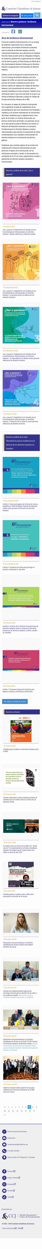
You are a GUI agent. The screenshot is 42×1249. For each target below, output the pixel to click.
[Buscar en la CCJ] (37, 15)
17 (34, 1111)
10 (4, 1111)
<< (5, 1107)
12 (13, 1111)
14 (21, 1111)
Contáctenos (11, 1138)
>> (4, 1115)
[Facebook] (13, 31)
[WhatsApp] (20, 31)
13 (17, 1111)
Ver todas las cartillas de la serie (15, 701)
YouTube (10, 1190)
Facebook (10, 1171)
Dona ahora (28, 15)
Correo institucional (8, 1228)
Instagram (10, 1184)
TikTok (9, 1197)
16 (30, 1111)
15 (25, 1111)
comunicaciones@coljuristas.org (17, 1144)
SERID (19, 1228)
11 (9, 1111)
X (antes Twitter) (12, 1178)
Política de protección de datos (17, 1131)
